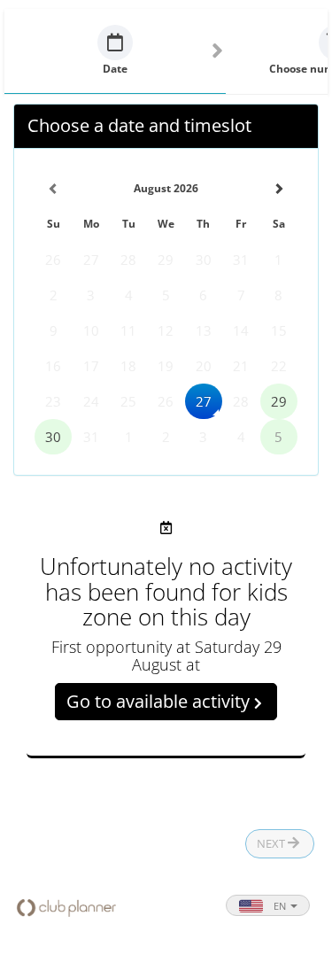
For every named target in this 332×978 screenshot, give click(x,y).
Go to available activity (160, 701)
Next (272, 843)
